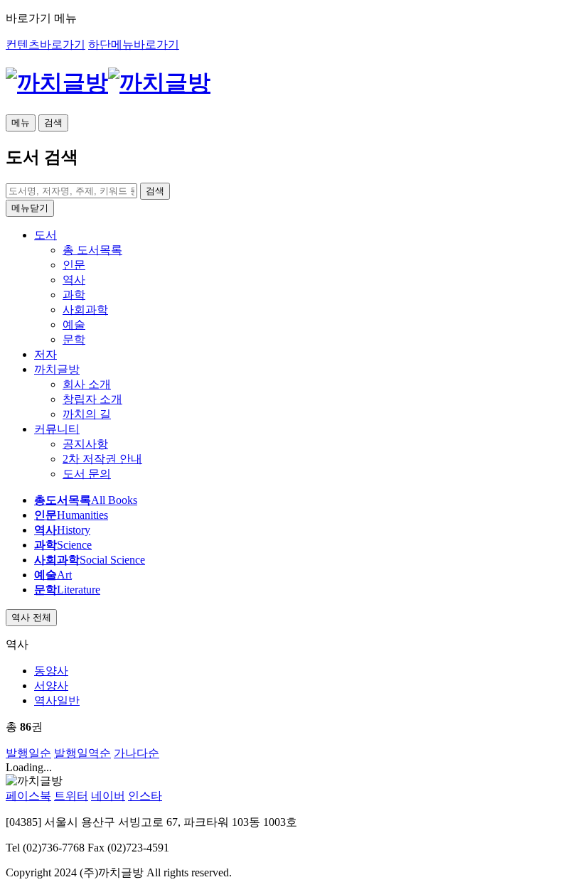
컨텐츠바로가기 (45, 44)
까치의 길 (87, 414)
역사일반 (57, 700)
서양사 (51, 685)
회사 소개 (87, 384)
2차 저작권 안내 (102, 459)
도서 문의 (87, 474)
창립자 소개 (92, 399)
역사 (74, 280)
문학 (74, 339)
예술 (74, 324)
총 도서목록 (92, 250)
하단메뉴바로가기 (133, 44)
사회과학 (85, 309)
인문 (74, 265)
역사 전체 (31, 617)
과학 (74, 295)
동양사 (51, 671)
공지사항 (85, 444)
